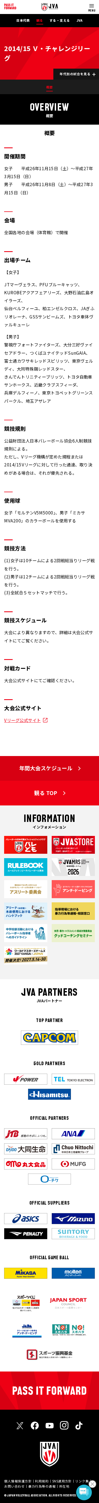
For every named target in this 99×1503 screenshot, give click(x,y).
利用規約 (42, 1481)
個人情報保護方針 (18, 1481)
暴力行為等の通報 (42, 1486)
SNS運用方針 (62, 1481)
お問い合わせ (14, 1486)
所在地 (64, 1486)
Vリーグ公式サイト (22, 720)
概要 (49, 87)
